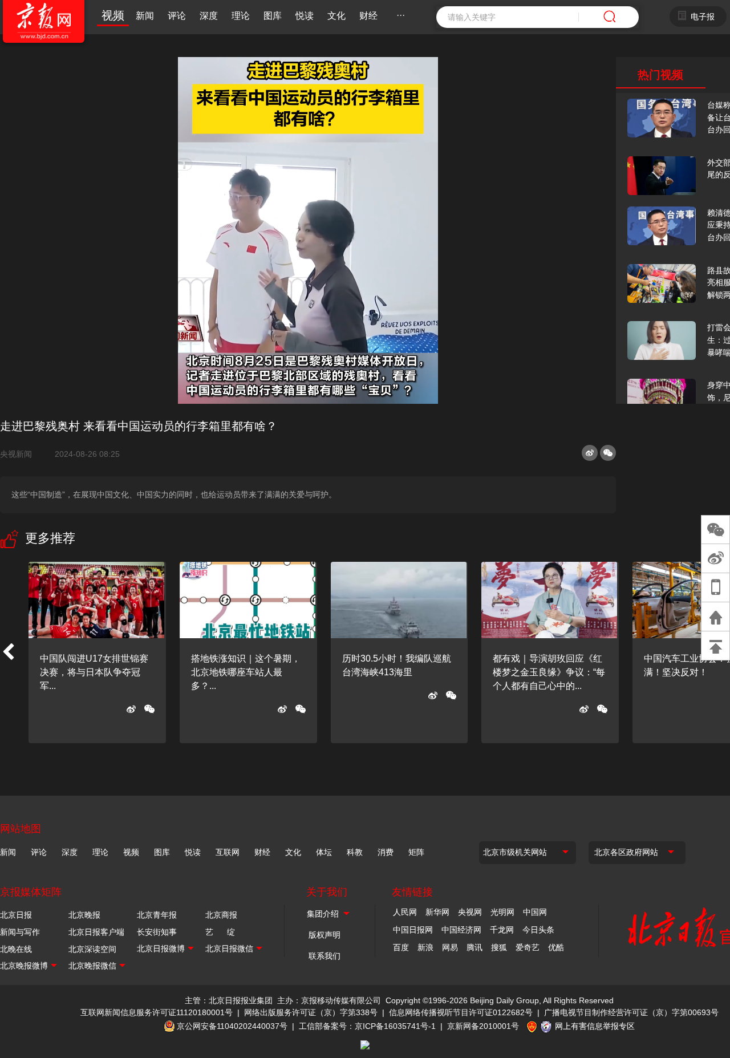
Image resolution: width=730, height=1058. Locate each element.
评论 (177, 16)
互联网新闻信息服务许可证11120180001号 (156, 1012)
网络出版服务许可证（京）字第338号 (311, 1012)
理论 (241, 16)
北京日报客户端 (96, 932)
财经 (368, 16)
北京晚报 (84, 914)
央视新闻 (20, 454)
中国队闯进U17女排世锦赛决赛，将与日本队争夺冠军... (94, 672)
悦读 (304, 16)
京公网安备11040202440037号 (232, 1026)
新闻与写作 (20, 932)
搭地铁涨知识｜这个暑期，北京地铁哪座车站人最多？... (246, 672)
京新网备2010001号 (483, 1026)
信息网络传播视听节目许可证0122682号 (461, 1012)
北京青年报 (157, 914)
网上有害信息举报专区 (595, 1026)
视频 (113, 15)
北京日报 (16, 914)
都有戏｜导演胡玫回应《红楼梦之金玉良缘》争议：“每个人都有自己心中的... (549, 672)
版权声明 (324, 934)
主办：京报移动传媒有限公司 (329, 1000)
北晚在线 (16, 949)
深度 (209, 16)
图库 (272, 16)
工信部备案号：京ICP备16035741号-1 (367, 1026)
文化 (336, 16)
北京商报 (221, 914)
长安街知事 (157, 932)
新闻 (145, 16)
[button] (8, 652)
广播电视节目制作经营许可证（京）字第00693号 (631, 1012)
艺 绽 (220, 932)
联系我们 (324, 955)
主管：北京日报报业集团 (229, 1000)
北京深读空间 (92, 949)
